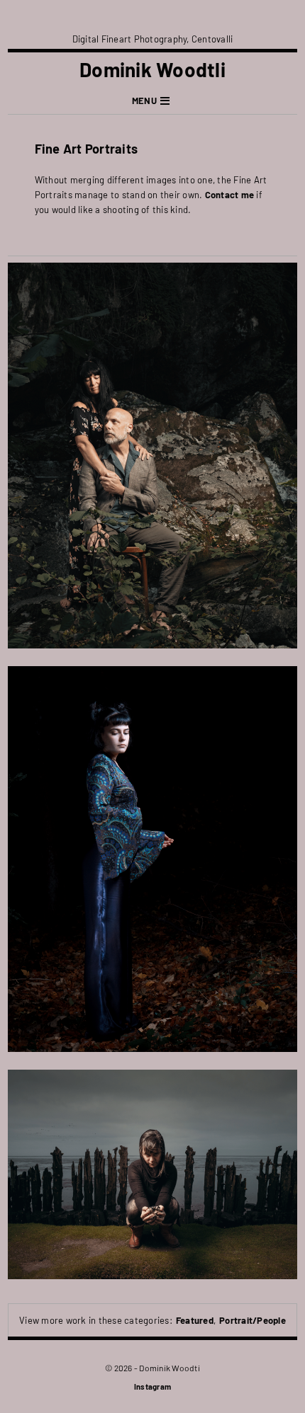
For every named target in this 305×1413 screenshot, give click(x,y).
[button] (152, 100)
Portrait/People (252, 1320)
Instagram (152, 1386)
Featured (195, 1320)
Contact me (230, 194)
